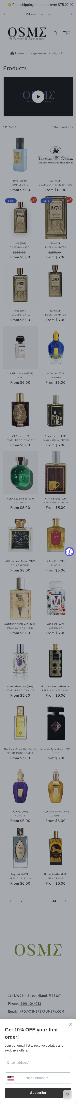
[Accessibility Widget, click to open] (69, 551)
